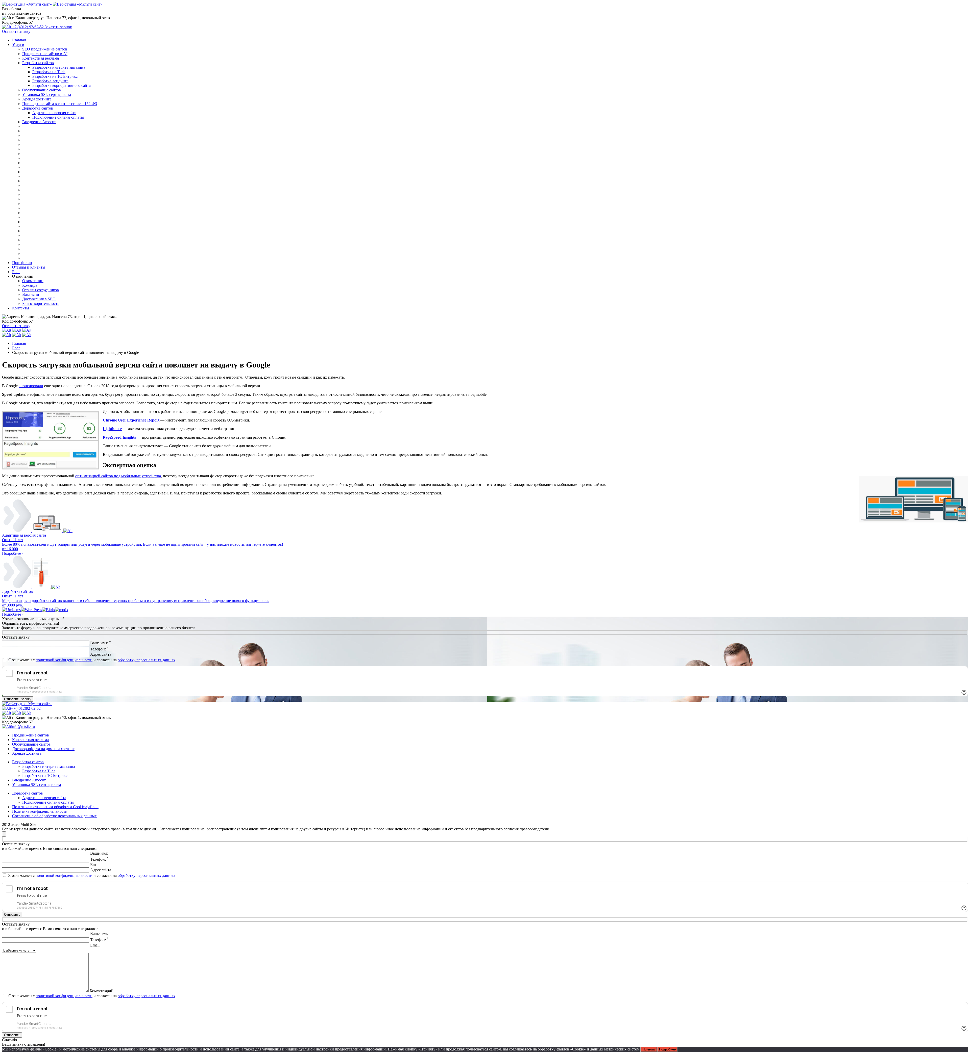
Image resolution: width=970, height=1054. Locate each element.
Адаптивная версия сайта (54, 113)
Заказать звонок (58, 27)
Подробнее (667, 1049)
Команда (29, 285)
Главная (19, 40)
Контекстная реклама (40, 58)
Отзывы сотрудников (40, 290)
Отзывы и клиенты (28, 267)
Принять (648, 1049)
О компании (32, 281)
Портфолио (22, 262)
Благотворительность (40, 303)
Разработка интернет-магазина (58, 67)
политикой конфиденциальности (64, 660)
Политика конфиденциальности (39, 811)
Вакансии (30, 294)
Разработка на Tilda (48, 72)
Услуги (18, 44)
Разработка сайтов (38, 63)
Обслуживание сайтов (41, 90)
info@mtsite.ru (23, 726)
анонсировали (31, 386)
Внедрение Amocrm (39, 122)
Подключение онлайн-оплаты (58, 117)
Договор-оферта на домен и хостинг (43, 749)
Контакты (20, 308)
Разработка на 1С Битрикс (55, 76)
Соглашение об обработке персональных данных (54, 816)
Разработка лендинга (50, 81)
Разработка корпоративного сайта (61, 85)
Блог (16, 272)
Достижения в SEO (39, 299)
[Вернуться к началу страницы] (4, 834)
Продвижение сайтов (30, 735)
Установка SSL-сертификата (46, 94)
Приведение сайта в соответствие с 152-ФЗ (59, 103)
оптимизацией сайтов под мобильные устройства (118, 476)
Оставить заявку (16, 31)
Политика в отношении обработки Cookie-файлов (55, 807)
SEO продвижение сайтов (44, 49)
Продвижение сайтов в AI (44, 53)
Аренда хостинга (37, 99)
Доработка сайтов (37, 108)
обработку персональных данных (146, 660)
